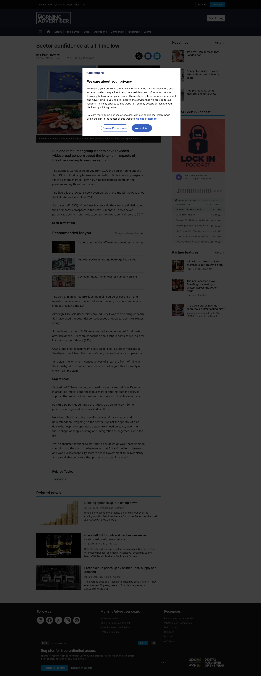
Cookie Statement (146, 118)
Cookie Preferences (115, 128)
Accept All (141, 128)
